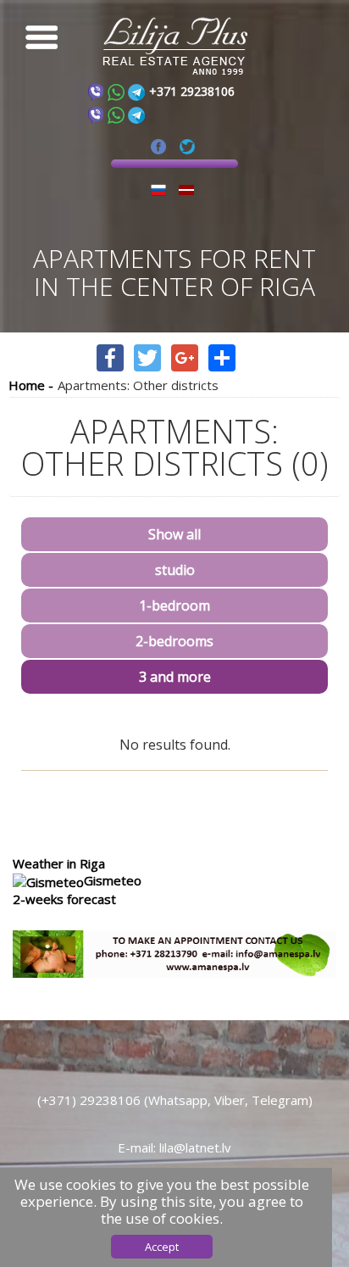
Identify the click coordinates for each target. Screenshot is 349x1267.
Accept (162, 1246)
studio (175, 570)
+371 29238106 (192, 91)
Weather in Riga (59, 863)
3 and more (175, 677)
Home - (30, 385)
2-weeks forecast (64, 898)
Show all (174, 534)
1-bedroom (174, 606)
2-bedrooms (174, 641)
